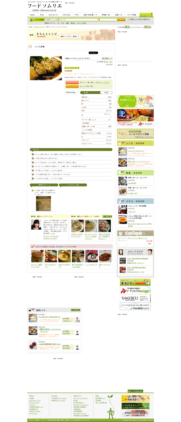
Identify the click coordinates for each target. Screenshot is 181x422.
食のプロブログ (36, 411)
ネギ (62, 23)
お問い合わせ (79, 402)
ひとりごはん (35, 402)
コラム (33, 404)
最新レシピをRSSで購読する (140, 19)
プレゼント (34, 413)
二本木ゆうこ (67, 321)
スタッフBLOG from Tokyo (136, 267)
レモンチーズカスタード (50, 317)
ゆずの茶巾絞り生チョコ (50, 344)
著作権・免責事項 (80, 407)
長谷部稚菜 (66, 333)
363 (126, 26)
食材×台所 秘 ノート (37, 407)
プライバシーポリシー (82, 404)
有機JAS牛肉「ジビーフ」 (136, 263)
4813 (147, 26)
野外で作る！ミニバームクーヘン (139, 161)
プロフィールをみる (51, 236)
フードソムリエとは (81, 398)
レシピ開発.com (102, 402)
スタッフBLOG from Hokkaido (137, 258)
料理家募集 (78, 411)
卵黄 (67, 23)
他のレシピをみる (51, 238)
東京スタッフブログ (59, 400)
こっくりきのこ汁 (91, 264)
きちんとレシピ (39, 27)
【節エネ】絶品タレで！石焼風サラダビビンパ (104, 237)
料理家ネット (101, 398)
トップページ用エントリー (139, 238)
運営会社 (78, 409)
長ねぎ (73, 23)
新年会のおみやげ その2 (135, 272)
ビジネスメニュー (80, 413)
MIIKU (99, 400)
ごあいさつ (132, 211)
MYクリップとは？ (103, 82)
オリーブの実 (81, 23)
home (30, 27)
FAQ (76, 400)
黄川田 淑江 (108, 62)
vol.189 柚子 (132, 183)
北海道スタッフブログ (60, 398)
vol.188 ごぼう (133, 193)
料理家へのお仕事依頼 (82, 415)
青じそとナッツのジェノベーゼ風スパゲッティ (91, 237)
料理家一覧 (34, 409)
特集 (32, 398)
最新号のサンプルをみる (144, 137)
